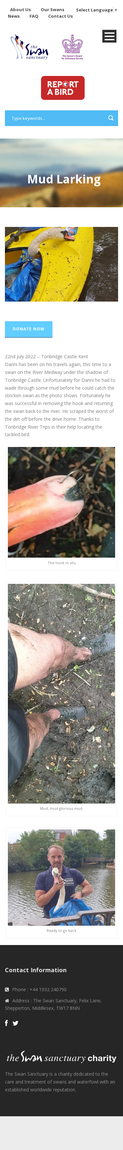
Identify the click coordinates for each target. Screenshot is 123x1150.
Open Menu (109, 36)
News (14, 16)
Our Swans (52, 9)
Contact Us (60, 16)
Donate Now (29, 329)
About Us (20, 9)
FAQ (34, 16)
